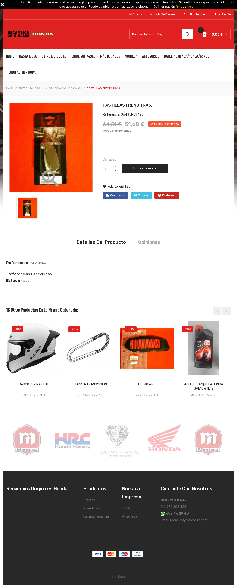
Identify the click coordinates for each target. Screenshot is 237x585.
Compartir (117, 195)
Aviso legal (130, 516)
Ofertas (89, 500)
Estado (13, 280)
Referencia (17, 263)
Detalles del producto (101, 242)
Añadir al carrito (145, 168)
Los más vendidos (96, 517)
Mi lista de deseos (162, 14)
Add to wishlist (118, 187)
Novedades (91, 508)
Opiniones (149, 242)
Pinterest (169, 195)
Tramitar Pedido (194, 14)
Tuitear (143, 195)
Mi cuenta (135, 14)
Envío (126, 508)
